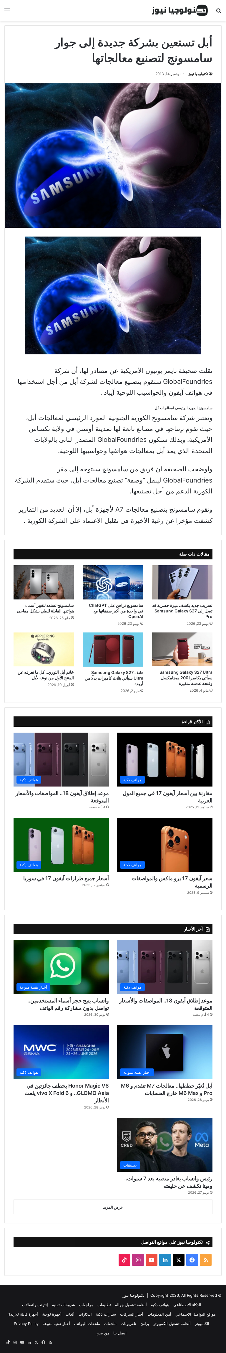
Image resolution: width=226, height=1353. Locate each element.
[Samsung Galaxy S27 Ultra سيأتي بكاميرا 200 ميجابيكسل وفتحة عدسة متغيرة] (182, 649)
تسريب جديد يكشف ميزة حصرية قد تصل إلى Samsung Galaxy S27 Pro (182, 611)
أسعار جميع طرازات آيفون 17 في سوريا (66, 878)
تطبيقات (104, 1304)
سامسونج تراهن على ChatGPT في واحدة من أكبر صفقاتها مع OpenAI (116, 611)
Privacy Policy (26, 1323)
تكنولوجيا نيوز (198, 74)
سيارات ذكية (106, 1314)
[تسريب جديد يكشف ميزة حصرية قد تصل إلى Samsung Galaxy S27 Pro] (182, 582)
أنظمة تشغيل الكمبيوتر (172, 1323)
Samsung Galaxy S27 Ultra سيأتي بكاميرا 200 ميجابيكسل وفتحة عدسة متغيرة (185, 678)
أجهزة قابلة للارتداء (22, 1314)
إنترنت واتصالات (35, 1304)
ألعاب (70, 1314)
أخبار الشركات (131, 1314)
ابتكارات (85, 1314)
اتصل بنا (120, 1333)
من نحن (103, 1333)
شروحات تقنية (63, 1304)
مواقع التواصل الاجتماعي (195, 1314)
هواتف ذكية (160, 1304)
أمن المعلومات (159, 1314)
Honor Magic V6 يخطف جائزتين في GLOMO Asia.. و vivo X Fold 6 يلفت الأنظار (66, 1093)
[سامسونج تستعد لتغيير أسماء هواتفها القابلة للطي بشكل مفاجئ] (44, 582)
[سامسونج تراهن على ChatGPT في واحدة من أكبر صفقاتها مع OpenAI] (113, 582)
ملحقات (110, 1323)
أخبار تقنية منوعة (56, 1323)
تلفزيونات (128, 1323)
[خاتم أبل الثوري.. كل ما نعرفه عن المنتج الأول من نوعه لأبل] (44, 649)
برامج (144, 1323)
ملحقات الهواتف (87, 1323)
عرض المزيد (113, 1207)
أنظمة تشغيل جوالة (131, 1304)
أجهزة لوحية (52, 1314)
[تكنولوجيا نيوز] (180, 10)
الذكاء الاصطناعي (187, 1304)
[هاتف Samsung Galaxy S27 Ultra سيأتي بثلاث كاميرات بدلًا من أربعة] (113, 649)
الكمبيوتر (202, 1323)
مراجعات (86, 1304)
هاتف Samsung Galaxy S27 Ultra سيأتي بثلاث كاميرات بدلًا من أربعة (114, 678)
